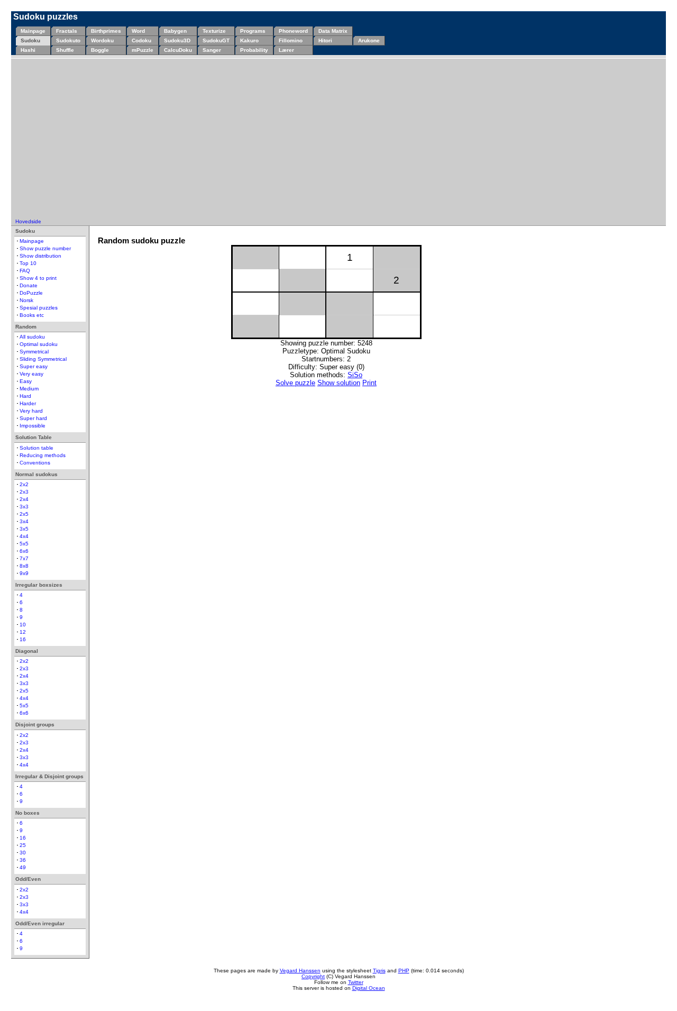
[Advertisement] (338, 139)
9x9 (24, 573)
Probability (254, 50)
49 (23, 867)
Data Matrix (332, 31)
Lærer (286, 50)
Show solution (338, 383)
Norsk (26, 300)
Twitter (355, 982)
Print (369, 383)
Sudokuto (68, 40)
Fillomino (291, 40)
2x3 (24, 492)
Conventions (35, 463)
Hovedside (28, 221)
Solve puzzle (295, 383)
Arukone (369, 40)
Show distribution (40, 256)
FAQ (25, 271)
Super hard (33, 418)
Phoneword (293, 31)
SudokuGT (216, 40)
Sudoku (30, 40)
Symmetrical (34, 351)
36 (23, 860)
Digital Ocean (368, 988)
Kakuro (249, 40)
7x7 (24, 558)
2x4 (24, 499)
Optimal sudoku (39, 344)
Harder (28, 403)
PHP (403, 970)
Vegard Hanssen (300, 970)
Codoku (141, 40)
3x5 (24, 529)
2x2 (24, 484)
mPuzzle (142, 50)
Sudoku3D (177, 40)
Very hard (31, 411)
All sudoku (32, 337)
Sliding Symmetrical (43, 359)
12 (23, 632)
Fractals (66, 31)
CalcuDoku (178, 50)
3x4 (24, 521)
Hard (25, 396)
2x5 (24, 514)
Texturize (214, 31)
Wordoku (102, 40)
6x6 (24, 551)
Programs (253, 31)
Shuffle (65, 50)
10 (23, 624)
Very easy (31, 374)
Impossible (32, 426)
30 (23, 852)
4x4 (24, 536)
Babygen (175, 31)
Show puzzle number (45, 248)
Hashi (28, 50)
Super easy (34, 366)
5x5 (24, 544)
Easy (26, 381)
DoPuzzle (31, 293)
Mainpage (33, 31)
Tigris (379, 970)
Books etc (32, 315)
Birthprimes (106, 31)
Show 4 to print (38, 278)
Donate (29, 285)
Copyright (313, 976)
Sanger (212, 50)
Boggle (100, 50)
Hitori (325, 40)
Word (138, 31)
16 (23, 639)
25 (23, 845)
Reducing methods (43, 455)
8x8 (24, 566)
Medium (29, 388)
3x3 (24, 506)
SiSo (354, 375)
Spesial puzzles (39, 308)
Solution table (36, 448)
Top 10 (28, 263)
